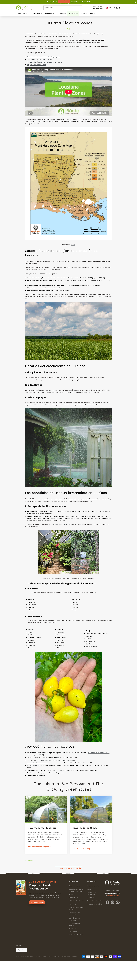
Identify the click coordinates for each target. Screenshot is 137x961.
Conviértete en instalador (74, 919)
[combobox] (63, 8)
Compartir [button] (30, 860)
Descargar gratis (37, 902)
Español (20, 950)
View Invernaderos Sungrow (39, 846)
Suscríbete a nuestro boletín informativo (76, 890)
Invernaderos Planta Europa (76, 908)
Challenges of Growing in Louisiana (39, 59)
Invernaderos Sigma (85, 827)
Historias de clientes (76, 901)
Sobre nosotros (74, 886)
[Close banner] (135, 2)
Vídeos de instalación (94, 901)
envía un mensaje (113, 896)
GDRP (50, 956)
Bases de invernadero (94, 904)
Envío (71, 894)
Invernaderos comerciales (91, 893)
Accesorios (90, 898)
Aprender (72, 904)
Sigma (89, 889)
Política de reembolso (73, 930)
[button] (23, 13)
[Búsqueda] (80, 8)
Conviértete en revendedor (74, 914)
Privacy (38, 956)
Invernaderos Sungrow (42, 827)
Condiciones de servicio (74, 925)
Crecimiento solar (93, 886)
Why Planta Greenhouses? (36, 65)
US (110, 8)
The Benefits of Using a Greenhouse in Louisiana (44, 62)
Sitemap (56, 956)
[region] (68, 2)
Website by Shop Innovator (69, 956)
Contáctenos (73, 898)
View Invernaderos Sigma (83, 849)
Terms (44, 956)
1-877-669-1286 (97, 8)
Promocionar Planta (76, 934)
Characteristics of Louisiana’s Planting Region (43, 57)
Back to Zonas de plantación (70, 868)
